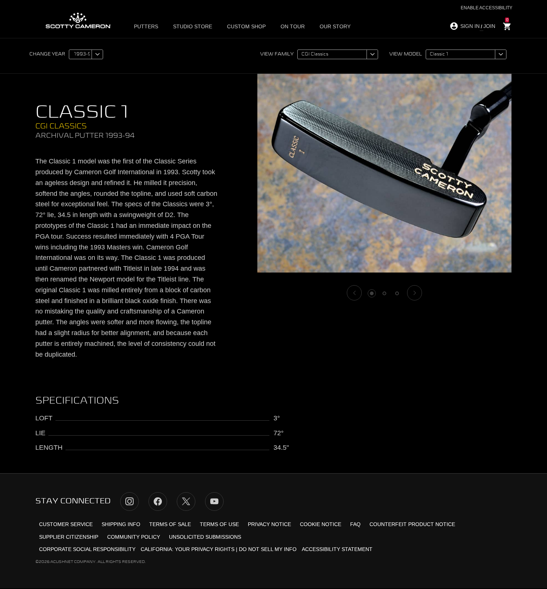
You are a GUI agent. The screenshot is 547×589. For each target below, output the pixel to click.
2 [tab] (384, 293)
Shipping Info (121, 524)
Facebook (157, 501)
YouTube (214, 501)
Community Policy (133, 537)
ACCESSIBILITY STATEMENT (337, 549)
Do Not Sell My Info (268, 549)
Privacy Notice (269, 524)
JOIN (489, 26)
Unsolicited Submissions (205, 537)
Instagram (129, 501)
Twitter (186, 501)
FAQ (355, 524)
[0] (507, 26)
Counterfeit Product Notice (412, 524)
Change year (47, 54)
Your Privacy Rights (204, 549)
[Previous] (354, 292)
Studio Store (192, 26)
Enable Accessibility (486, 7)
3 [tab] (397, 293)
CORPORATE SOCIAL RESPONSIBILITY (87, 549)
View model (405, 54)
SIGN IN (470, 26)
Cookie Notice (320, 524)
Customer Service (66, 524)
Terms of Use (219, 524)
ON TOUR (293, 26)
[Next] (414, 292)
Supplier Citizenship (68, 537)
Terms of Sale (170, 524)
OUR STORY (335, 26)
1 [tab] (372, 293)
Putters (146, 26)
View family (277, 54)
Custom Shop (246, 26)
